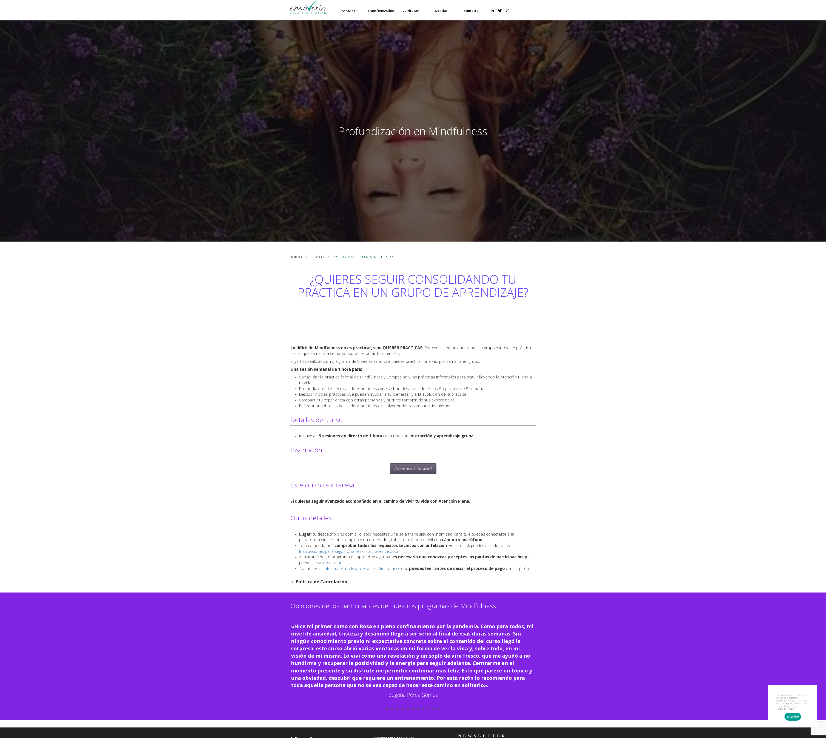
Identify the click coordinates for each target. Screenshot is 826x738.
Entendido (793, 716)
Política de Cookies (785, 708)
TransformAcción (381, 11)
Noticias (441, 11)
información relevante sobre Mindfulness (362, 568)
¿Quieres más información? (413, 469)
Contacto (471, 11)
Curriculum (411, 11)
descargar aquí (327, 562)
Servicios (348, 11)
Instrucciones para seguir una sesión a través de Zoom (350, 551)
